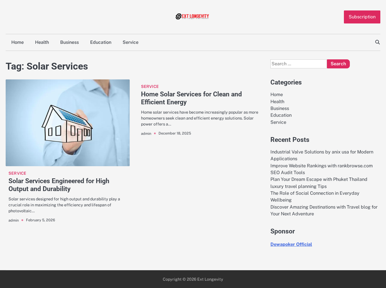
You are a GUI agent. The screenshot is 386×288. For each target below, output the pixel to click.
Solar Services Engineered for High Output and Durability (58, 185)
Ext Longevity (210, 279)
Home (17, 42)
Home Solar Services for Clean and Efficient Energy (191, 98)
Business (69, 42)
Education (100, 42)
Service (130, 42)
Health (42, 42)
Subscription (362, 17)
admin (13, 220)
